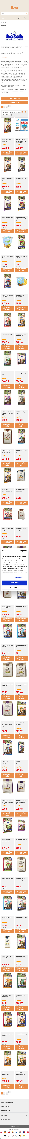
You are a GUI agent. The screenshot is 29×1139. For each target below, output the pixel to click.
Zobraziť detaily (19, 577)
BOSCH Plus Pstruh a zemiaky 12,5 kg (7, 956)
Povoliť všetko (14, 582)
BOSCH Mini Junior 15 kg (21, 451)
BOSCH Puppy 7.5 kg (21, 373)
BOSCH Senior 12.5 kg (7, 217)
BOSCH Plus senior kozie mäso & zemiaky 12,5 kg (7, 802)
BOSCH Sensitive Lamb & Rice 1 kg (7, 879)
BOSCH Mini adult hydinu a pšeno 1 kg (21, 956)
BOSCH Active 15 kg (7, 334)
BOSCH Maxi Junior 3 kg (21, 762)
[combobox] (14, 13)
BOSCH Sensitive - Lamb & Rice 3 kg (6, 840)
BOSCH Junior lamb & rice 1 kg (7, 762)
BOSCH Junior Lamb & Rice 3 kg (7, 645)
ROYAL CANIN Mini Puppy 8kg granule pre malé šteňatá (21, 141)
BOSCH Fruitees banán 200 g (20, 295)
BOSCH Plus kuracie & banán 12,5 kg (21, 879)
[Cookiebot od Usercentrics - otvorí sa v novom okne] (20, 551)
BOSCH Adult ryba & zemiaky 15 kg (21, 334)
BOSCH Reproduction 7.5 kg (7, 529)
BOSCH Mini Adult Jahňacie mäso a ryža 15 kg (21, 219)
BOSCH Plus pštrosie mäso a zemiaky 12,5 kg (21, 802)
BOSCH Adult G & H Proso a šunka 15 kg (7, 490)
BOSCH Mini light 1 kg (21, 917)
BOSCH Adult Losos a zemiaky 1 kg (7, 995)
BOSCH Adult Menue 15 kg (7, 373)
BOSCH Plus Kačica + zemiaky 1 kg (21, 529)
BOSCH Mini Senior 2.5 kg (21, 840)
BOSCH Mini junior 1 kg (7, 918)
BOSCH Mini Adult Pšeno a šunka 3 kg (20, 1073)
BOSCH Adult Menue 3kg (21, 995)
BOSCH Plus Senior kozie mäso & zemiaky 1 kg (7, 724)
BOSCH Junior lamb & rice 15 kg (7, 295)
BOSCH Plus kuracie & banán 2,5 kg (21, 684)
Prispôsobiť (13, 587)
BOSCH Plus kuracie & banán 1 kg (7, 684)
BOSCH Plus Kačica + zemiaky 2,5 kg (7, 607)
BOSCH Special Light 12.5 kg (21, 412)
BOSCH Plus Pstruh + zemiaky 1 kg (21, 490)
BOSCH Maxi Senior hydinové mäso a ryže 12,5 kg (7, 413)
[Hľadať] (26, 13)
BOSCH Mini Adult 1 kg (21, 1034)
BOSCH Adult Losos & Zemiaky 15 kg (7, 1073)
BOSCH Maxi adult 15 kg (7, 179)
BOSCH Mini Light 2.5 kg (21, 607)
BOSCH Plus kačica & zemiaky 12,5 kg (7, 451)
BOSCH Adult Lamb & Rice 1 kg (7, 1034)
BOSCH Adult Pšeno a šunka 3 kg (21, 723)
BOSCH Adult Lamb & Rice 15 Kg (7, 140)
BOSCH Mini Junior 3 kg (21, 645)
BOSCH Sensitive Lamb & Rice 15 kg (21, 257)
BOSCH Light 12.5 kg (21, 178)
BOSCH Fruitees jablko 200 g (7, 257)
